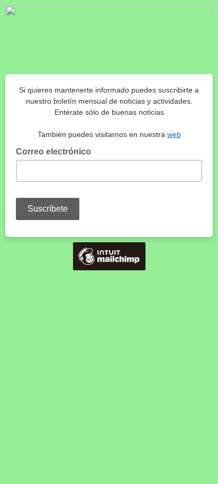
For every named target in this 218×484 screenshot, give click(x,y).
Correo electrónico (56, 151)
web (174, 134)
